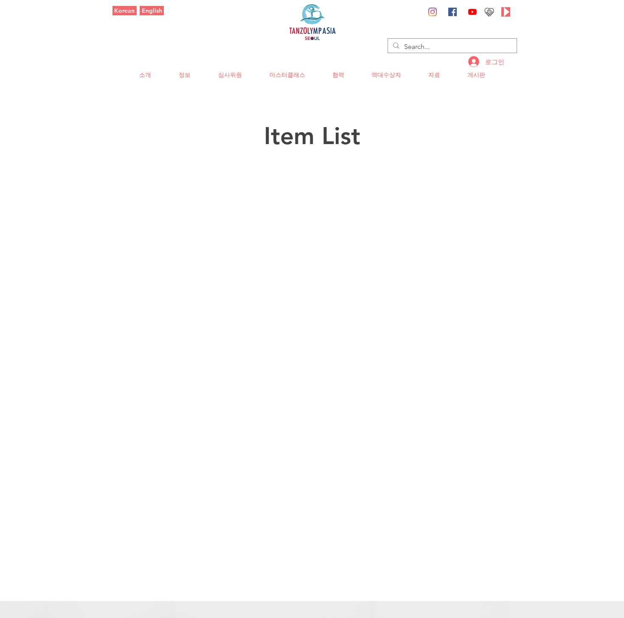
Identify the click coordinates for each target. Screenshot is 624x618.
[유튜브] (472, 12)
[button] (145, 75)
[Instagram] (432, 12)
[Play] (505, 12)
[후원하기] (489, 12)
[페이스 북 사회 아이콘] (452, 12)
